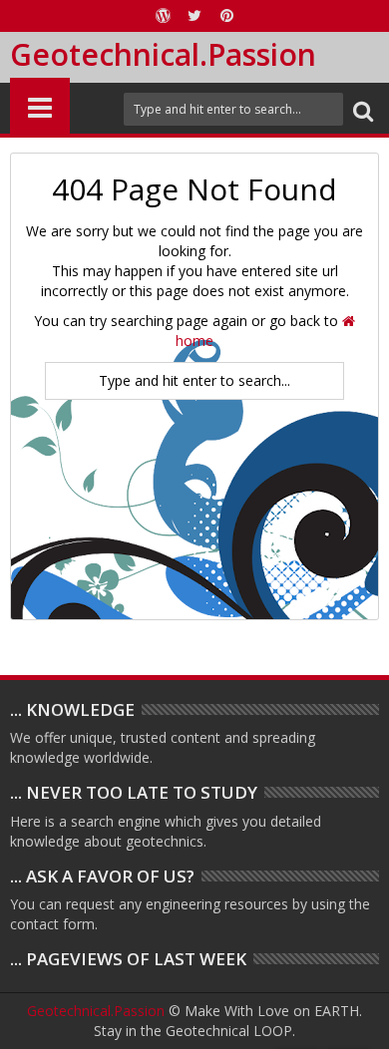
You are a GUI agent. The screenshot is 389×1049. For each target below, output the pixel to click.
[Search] (363, 109)
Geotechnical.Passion (163, 54)
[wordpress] (163, 16)
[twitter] (194, 16)
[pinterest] (226, 16)
